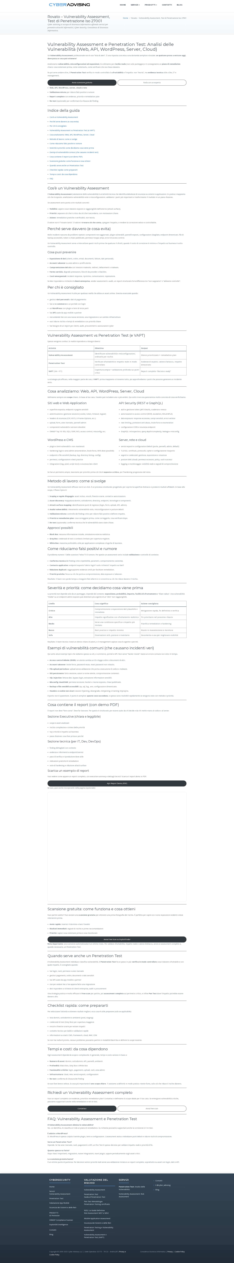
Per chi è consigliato (58, 126)
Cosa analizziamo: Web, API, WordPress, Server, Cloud (72, 135)
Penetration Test (56, 1198)
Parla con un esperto (152, 82)
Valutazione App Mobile (59, 1203)
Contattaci (82, 1108)
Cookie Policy (180, 1252)
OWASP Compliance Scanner (61, 1220)
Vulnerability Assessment (59, 1194)
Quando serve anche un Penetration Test (66, 165)
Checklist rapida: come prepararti (64, 170)
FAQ (51, 179)
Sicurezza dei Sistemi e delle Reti (62, 1207)
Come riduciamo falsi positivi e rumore (66, 143)
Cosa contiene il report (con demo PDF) (66, 157)
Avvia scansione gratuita (82, 82)
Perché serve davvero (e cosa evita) (64, 122)
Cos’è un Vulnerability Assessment (64, 117)
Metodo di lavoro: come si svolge (63, 139)
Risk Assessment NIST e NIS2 (96, 1213)
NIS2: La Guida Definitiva (94, 1210)
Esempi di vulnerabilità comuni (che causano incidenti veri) (74, 152)
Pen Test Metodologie (93, 1201)
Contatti (167, 5)
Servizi (134, 5)
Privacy (170, 1252)
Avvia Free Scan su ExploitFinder (117, 939)
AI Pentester (54, 1215)
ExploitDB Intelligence (58, 1224)
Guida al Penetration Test (94, 1197)
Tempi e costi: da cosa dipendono (63, 174)
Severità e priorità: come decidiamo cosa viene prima (72, 148)
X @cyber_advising (163, 1185)
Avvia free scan (152, 1108)
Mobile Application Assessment (97, 1218)
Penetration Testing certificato (97, 1204)
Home (123, 5)
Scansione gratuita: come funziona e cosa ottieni (70, 161)
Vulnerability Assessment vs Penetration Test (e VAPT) (72, 130)
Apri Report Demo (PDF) (117, 783)
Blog (179, 5)
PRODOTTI (150, 5)
